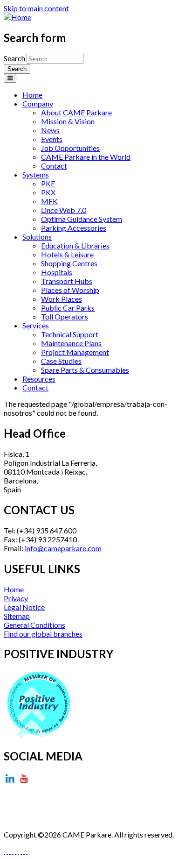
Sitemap (17, 615)
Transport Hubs (66, 281)
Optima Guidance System (81, 218)
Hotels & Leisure (67, 254)
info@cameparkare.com (63, 548)
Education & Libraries (75, 245)
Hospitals (56, 272)
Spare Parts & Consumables (85, 369)
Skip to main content (36, 8)
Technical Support (69, 334)
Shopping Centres (69, 263)
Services (35, 325)
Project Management (75, 352)
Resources (38, 378)
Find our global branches (43, 633)
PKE (48, 183)
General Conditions (34, 624)
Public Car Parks (68, 307)
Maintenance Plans (71, 343)
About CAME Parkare (76, 112)
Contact (54, 165)
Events (51, 139)
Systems (35, 174)
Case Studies (61, 360)
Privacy (16, 598)
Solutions (37, 236)
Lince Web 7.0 (63, 210)
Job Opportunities (70, 147)
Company (37, 103)
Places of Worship (70, 289)
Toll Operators (64, 316)
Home (32, 94)
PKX (48, 192)
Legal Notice (24, 607)
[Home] (17, 17)
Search (15, 58)
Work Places (61, 298)
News (50, 130)
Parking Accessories (73, 227)
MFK (49, 201)
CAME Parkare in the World (85, 156)
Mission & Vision (68, 121)
